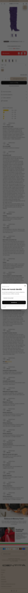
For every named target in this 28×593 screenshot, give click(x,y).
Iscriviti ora (14, 302)
